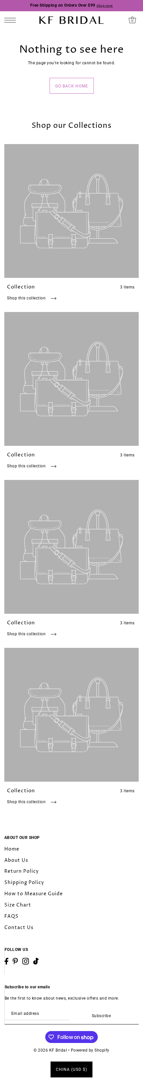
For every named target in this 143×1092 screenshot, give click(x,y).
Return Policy (21, 871)
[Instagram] (25, 961)
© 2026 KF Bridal (50, 1050)
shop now (104, 5)
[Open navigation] (11, 20)
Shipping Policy (24, 882)
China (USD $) (71, 1069)
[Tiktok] (36, 961)
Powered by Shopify (90, 1050)
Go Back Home (71, 86)
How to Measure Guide (33, 894)
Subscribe (101, 1016)
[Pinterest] (15, 961)
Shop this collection (27, 298)
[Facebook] (6, 961)
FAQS (11, 916)
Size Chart (17, 905)
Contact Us (19, 927)
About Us (16, 860)
